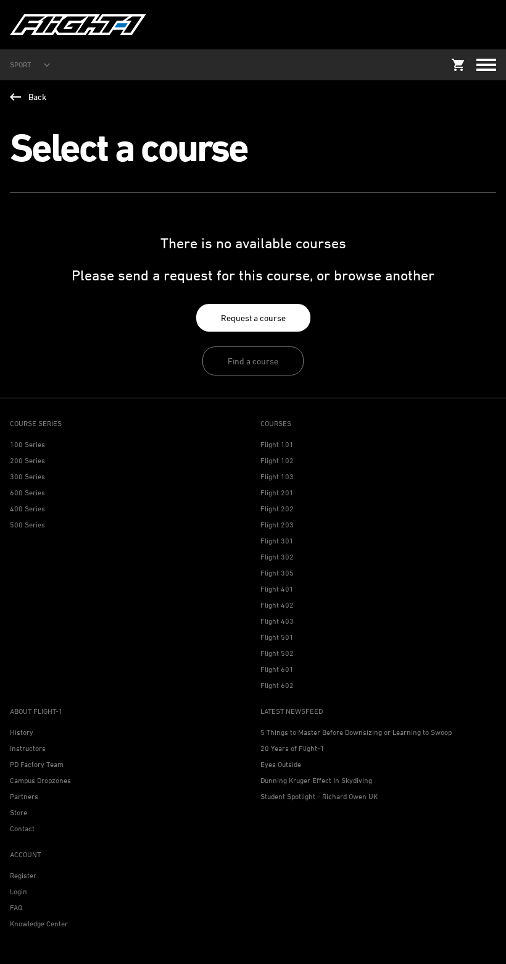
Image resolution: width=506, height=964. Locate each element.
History (21, 732)
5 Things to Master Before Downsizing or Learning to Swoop (356, 732)
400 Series (27, 508)
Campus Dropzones (40, 780)
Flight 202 (277, 508)
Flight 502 (277, 653)
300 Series (27, 476)
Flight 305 (277, 572)
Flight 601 (277, 669)
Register (23, 875)
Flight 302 (277, 556)
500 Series (27, 524)
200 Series (27, 460)
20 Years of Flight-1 (292, 748)
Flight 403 (277, 621)
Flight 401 (277, 588)
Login (18, 891)
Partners (24, 796)
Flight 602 (277, 685)
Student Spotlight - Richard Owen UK (319, 796)
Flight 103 (277, 476)
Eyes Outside (280, 764)
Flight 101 (277, 444)
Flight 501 (277, 637)
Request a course (253, 317)
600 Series (27, 492)
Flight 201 (277, 492)
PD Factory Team (37, 764)
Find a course (253, 361)
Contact (22, 828)
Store (18, 812)
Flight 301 (277, 540)
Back (37, 96)
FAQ (16, 907)
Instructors (28, 748)
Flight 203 (277, 524)
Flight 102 (277, 460)
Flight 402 (277, 605)
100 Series (27, 444)
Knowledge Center (39, 923)
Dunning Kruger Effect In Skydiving (316, 780)
